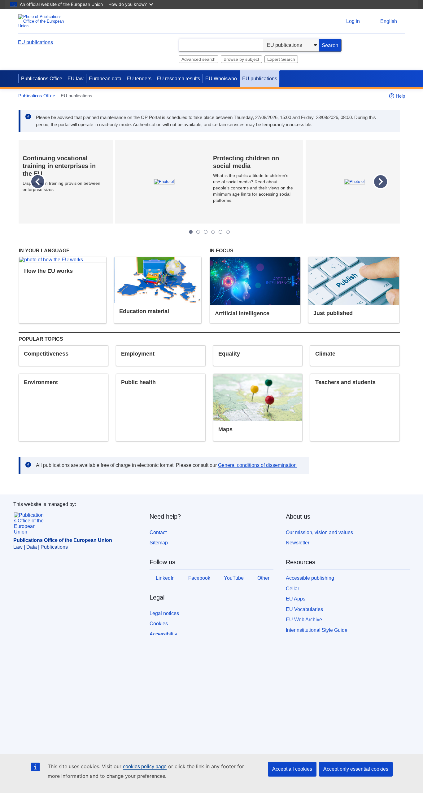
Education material (144, 311)
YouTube (234, 578)
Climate (325, 354)
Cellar (292, 588)
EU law (76, 78)
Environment (41, 382)
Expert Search (281, 59)
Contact (158, 532)
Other (263, 578)
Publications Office (41, 78)
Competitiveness (46, 354)
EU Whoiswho (221, 78)
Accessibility (163, 634)
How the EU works (48, 271)
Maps (225, 429)
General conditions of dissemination (257, 465)
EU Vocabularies (304, 609)
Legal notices (164, 613)
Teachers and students (345, 382)
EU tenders (139, 78)
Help (400, 96)
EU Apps (295, 598)
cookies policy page (145, 766)
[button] (38, 182)
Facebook (199, 578)
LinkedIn (165, 578)
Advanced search (198, 59)
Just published (333, 313)
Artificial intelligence (242, 313)
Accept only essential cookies (355, 769)
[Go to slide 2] (198, 232)
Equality (229, 354)
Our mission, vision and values (319, 532)
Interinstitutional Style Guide (316, 630)
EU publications (35, 42)
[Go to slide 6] (228, 232)
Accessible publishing (310, 578)
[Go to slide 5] (220, 232)
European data (105, 78)
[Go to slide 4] (213, 232)
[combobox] (221, 45)
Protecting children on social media (246, 162)
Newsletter (297, 542)
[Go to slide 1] (191, 232)
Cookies (159, 623)
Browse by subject (241, 59)
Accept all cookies (292, 769)
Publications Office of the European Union (62, 540)
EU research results (178, 78)
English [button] (388, 21)
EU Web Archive (304, 619)
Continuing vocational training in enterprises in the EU (59, 166)
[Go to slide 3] (205, 232)
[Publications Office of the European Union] (43, 21)
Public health (138, 382)
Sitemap (159, 542)
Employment (138, 354)
